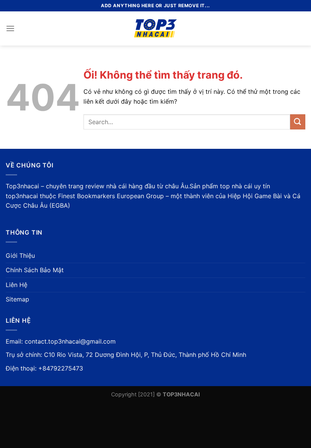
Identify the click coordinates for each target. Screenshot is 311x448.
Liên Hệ (16, 285)
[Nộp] (297, 121)
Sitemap (17, 299)
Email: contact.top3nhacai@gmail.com (61, 341)
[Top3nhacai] (155, 28)
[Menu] (10, 28)
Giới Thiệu (20, 255)
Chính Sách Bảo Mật (35, 270)
